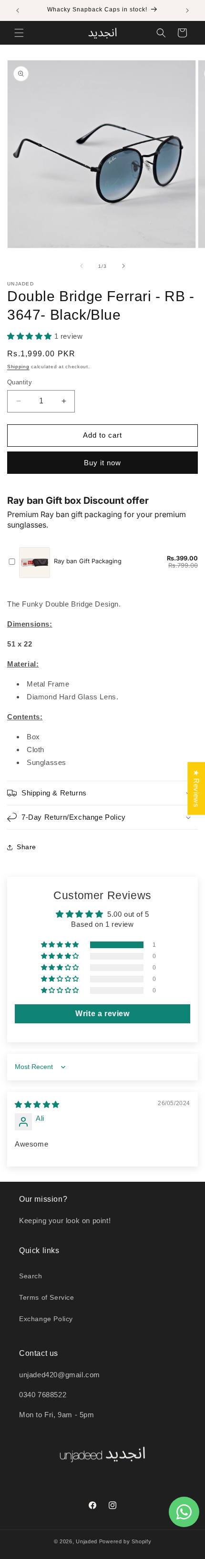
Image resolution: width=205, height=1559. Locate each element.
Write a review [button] (102, 1014)
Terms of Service (46, 1297)
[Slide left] (81, 265)
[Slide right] (123, 265)
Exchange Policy (46, 1319)
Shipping (18, 366)
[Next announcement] (187, 10)
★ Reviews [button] (196, 788)
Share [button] (26, 847)
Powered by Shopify (125, 1541)
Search (30, 1276)
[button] (19, 32)
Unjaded (86, 1541)
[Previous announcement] (17, 10)
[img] (37, 1104)
